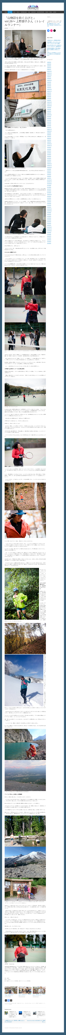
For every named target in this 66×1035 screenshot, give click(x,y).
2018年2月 (49, 176)
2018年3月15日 (11, 28)
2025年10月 (49, 74)
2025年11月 (49, 73)
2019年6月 (49, 152)
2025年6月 (49, 78)
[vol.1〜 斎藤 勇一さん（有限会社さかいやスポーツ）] (39, 990)
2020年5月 (49, 136)
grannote (6, 28)
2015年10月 (49, 210)
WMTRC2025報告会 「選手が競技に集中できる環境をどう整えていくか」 (54, 49)
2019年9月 (49, 147)
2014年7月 (49, 236)
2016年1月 (49, 207)
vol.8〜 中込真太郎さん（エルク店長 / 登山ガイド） (11, 995)
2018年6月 (49, 172)
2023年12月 (49, 89)
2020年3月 (49, 140)
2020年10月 (49, 131)
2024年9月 (49, 82)
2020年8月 (49, 132)
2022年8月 (49, 107)
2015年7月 (49, 214)
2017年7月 (49, 189)
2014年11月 (49, 228)
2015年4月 (49, 219)
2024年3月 (49, 85)
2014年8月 (49, 234)
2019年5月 (49, 154)
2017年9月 (49, 185)
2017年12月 (49, 180)
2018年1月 (49, 178)
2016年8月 (49, 198)
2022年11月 (49, 103)
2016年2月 (49, 205)
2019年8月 (49, 149)
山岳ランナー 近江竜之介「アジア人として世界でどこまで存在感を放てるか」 (54, 54)
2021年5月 (49, 120)
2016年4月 (49, 203)
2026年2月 (49, 67)
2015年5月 (49, 218)
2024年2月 (49, 87)
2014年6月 (49, 238)
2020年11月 (49, 129)
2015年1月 (49, 225)
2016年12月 (49, 194)
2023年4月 (49, 96)
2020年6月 (49, 134)
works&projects (24, 12)
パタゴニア (33, 1003)
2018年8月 (49, 169)
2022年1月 (49, 113)
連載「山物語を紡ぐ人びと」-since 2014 (22, 1003)
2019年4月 (49, 156)
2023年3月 (49, 98)
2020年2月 (49, 141)
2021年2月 (49, 125)
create (14, 12)
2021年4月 (49, 122)
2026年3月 (49, 65)
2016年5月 (49, 201)
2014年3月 (49, 243)
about (51, 12)
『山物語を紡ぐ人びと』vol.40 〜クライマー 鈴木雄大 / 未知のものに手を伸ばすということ (41, 1014)
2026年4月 (49, 64)
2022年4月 (49, 109)
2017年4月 (49, 190)
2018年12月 (49, 163)
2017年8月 (49, 187)
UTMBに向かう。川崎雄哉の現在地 (53, 40)
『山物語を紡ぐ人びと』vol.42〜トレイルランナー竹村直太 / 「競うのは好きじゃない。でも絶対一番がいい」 (13, 1014)
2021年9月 (49, 116)
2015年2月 (49, 223)
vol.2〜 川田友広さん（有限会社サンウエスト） (25, 995)
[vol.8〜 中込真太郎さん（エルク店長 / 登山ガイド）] (11, 990)
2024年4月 (49, 84)
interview (10, 12)
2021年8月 (49, 118)
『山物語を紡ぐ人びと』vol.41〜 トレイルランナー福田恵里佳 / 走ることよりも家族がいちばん (27, 1014)
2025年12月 (49, 71)
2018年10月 (49, 167)
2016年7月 (49, 199)
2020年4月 (49, 138)
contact (54, 12)
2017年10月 (49, 183)
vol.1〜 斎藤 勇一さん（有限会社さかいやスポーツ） (39, 995)
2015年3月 (49, 221)
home (6, 12)
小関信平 (10, 1004)
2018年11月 (49, 165)
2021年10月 (49, 114)
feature (18, 12)
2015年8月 (49, 212)
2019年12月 (49, 143)
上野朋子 (37, 1003)
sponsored (33, 12)
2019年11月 (49, 145)
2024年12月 (49, 80)
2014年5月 (49, 239)
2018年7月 (49, 170)
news (29, 12)
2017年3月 (49, 192)
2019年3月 (49, 158)
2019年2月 (49, 160)
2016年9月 (49, 196)
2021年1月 (49, 127)
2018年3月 (49, 174)
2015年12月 (49, 209)
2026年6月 (49, 62)
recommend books (40, 12)
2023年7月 (49, 93)
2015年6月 (49, 216)
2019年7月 (49, 151)
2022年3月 (49, 111)
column (46, 12)
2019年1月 (49, 161)
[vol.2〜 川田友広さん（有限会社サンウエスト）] (25, 990)
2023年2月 (49, 100)
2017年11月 (49, 181)
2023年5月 (49, 94)
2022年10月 (49, 105)
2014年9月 (49, 232)
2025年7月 (49, 76)
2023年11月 (49, 91)
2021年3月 (49, 123)
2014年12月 (49, 227)
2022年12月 (49, 102)
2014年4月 (49, 241)
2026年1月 (49, 69)
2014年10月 (49, 230)
